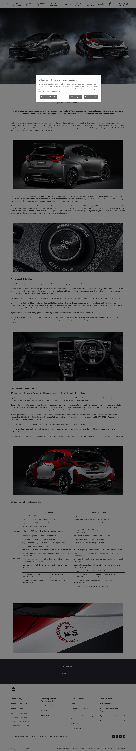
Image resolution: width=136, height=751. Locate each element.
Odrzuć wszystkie (76, 97)
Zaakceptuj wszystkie (91, 97)
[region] (68, 88)
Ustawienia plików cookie (48, 97)
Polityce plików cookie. (55, 91)
